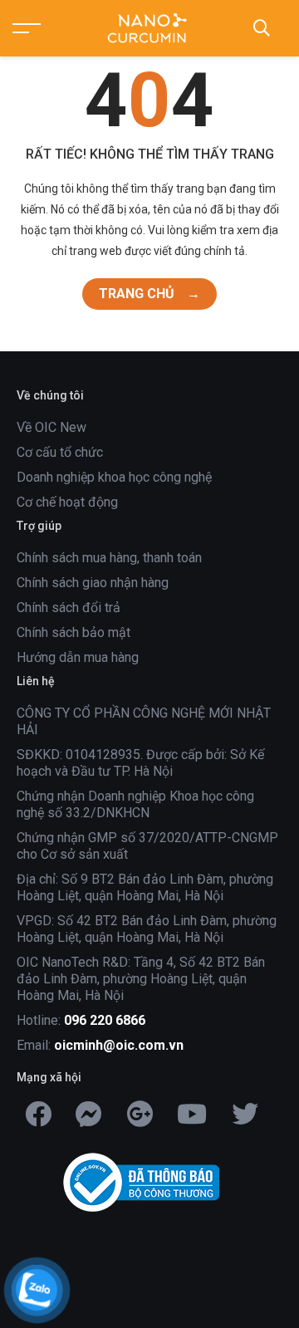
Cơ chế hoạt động (67, 502)
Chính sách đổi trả (68, 607)
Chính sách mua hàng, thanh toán (109, 558)
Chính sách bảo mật (73, 632)
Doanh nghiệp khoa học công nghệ (114, 477)
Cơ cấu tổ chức (60, 452)
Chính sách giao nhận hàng (93, 582)
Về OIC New (51, 427)
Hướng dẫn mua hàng (78, 657)
